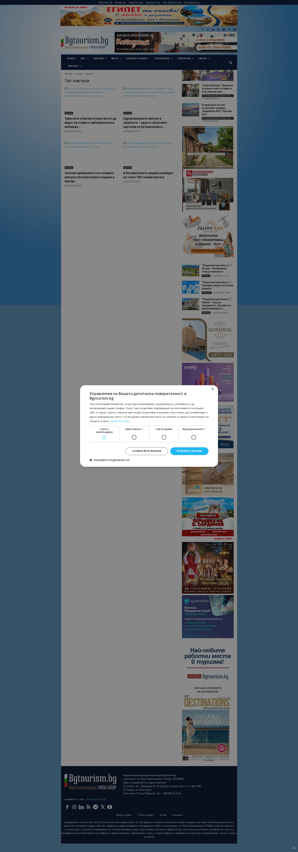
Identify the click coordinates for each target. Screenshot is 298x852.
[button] (110, 460)
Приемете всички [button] (189, 451)
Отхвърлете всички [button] (146, 451)
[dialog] (149, 426)
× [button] (212, 389)
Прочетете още (120, 421)
